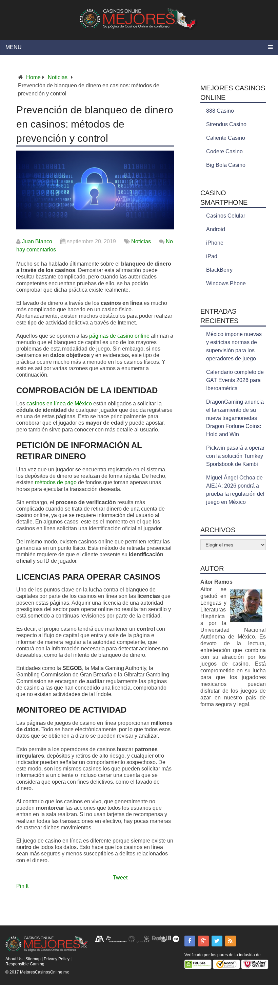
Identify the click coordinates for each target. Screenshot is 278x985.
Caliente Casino (225, 138)
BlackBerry (219, 270)
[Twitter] (217, 941)
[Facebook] (189, 941)
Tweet (120, 877)
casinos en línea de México (59, 403)
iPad (211, 256)
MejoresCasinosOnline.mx (44, 972)
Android (215, 229)
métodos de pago (56, 482)
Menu (13, 47)
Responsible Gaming (24, 964)
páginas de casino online (119, 336)
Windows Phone (226, 283)
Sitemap (33, 959)
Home (33, 77)
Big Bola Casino (225, 165)
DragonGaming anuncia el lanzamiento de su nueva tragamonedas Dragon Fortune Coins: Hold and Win (235, 418)
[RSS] (230, 941)
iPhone (214, 243)
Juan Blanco (37, 241)
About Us (13, 959)
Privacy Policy (57, 959)
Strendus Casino (226, 124)
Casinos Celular (225, 216)
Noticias (57, 77)
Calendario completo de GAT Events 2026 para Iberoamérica (235, 380)
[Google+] (203, 941)
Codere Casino (224, 151)
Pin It (22, 886)
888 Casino (220, 111)
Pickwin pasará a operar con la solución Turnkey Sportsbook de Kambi (235, 456)
